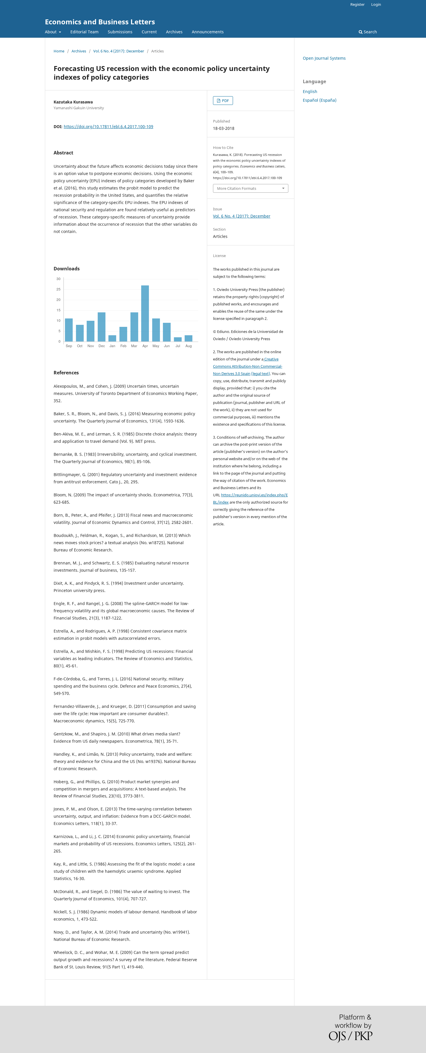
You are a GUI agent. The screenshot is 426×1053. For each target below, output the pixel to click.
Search (370, 31)
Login (376, 4)
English (310, 91)
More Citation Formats (236, 188)
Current (149, 31)
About (51, 31)
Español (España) (319, 100)
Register (357, 4)
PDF (225, 100)
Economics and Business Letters (100, 21)
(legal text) (260, 373)
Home (59, 51)
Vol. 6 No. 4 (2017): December (118, 51)
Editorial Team (84, 31)
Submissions (120, 31)
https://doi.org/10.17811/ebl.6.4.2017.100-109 (108, 126)
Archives (174, 31)
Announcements (208, 31)
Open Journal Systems (324, 58)
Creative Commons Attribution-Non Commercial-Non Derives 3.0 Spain (247, 366)
